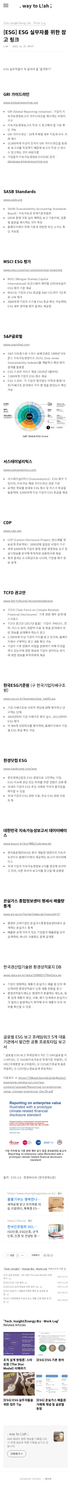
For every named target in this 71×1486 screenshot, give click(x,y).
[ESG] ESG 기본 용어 (13, 1282)
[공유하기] (17, 1255)
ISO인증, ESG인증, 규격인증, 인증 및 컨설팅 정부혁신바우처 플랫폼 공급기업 (23, 1233)
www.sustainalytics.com (19, 470)
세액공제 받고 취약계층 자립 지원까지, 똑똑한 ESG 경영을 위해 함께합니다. (24, 1206)
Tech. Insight (12, 1268)
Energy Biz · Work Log (34, 1268)
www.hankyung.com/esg (20, 768)
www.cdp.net (12, 531)
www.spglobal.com (16, 344)
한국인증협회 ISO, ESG (20, 1226)
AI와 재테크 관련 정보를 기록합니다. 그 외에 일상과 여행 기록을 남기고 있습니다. (27, 1442)
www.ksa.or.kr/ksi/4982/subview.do (27, 843)
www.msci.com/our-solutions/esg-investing (32, 270)
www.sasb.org (12, 200)
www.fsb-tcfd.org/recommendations (28, 601)
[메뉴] (6, 5)
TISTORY (36, 1478)
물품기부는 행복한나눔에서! (24, 1199)
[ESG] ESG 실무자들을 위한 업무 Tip (21, 1286)
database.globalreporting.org (28, 161)
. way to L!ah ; (36, 5)
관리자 (48, 1478)
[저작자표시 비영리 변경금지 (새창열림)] (48, 1255)
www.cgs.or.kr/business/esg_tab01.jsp (29, 698)
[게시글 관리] (22, 1255)
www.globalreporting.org (20, 102)
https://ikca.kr (16, 1220)
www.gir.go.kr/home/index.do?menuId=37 (31, 914)
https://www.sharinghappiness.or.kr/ (31, 1193)
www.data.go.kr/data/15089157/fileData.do (32, 975)
